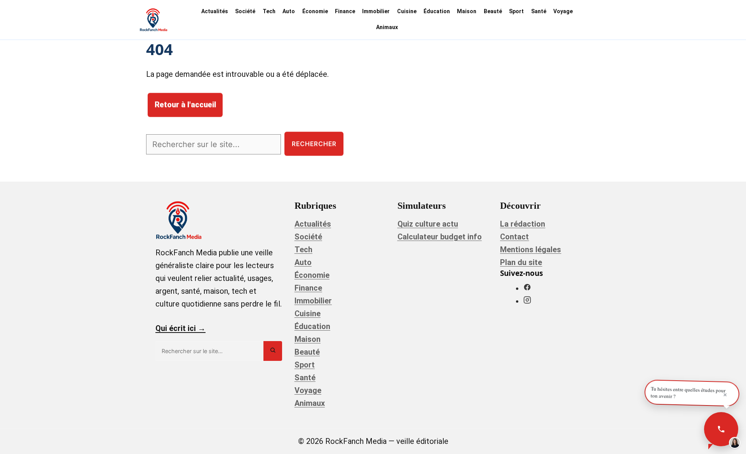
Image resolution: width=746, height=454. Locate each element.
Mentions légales (530, 249)
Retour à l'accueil (185, 104)
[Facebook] (527, 288)
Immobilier (376, 11)
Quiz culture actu (427, 224)
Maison (466, 11)
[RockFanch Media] (153, 20)
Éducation (437, 11)
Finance (345, 11)
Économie (315, 11)
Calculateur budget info (439, 236)
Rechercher (314, 143)
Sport (516, 11)
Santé (538, 11)
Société (245, 11)
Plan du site (521, 262)
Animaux (387, 27)
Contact (514, 236)
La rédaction (522, 224)
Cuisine (407, 11)
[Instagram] (527, 301)
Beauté (493, 11)
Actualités (214, 11)
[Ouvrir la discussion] (721, 429)
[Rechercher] (272, 351)
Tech (269, 11)
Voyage (563, 11)
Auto (288, 11)
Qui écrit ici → (180, 328)
